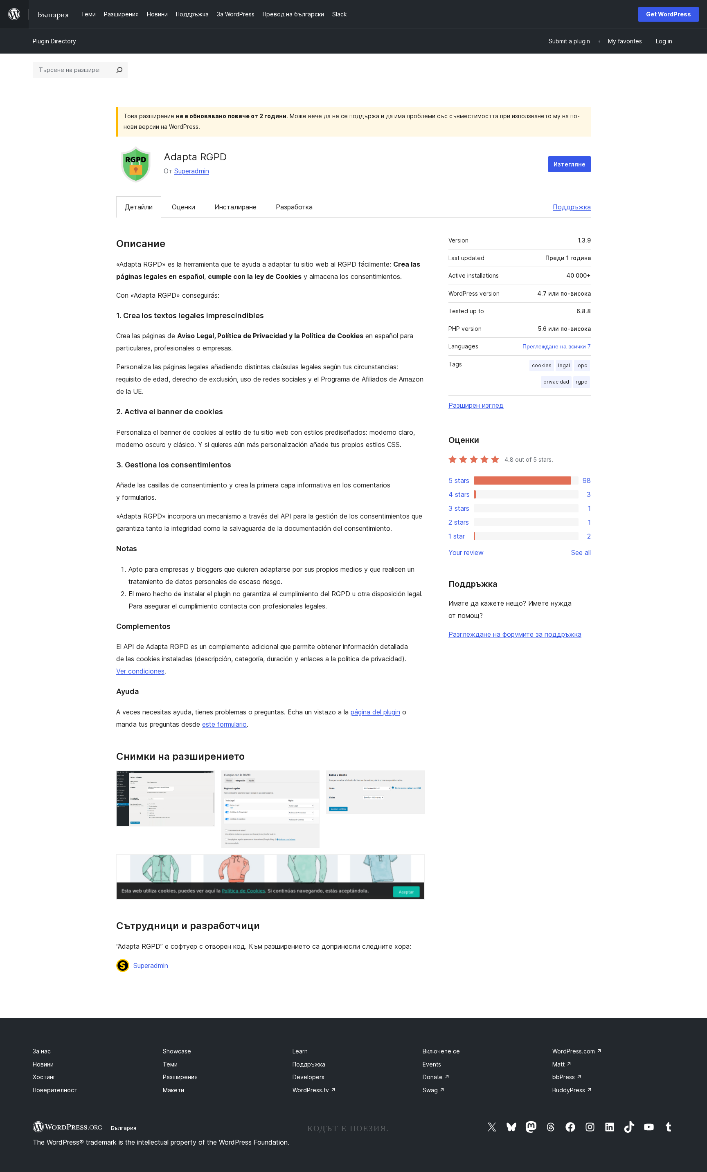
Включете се (441, 1051)
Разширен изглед (476, 405)
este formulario (224, 724)
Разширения (180, 1076)
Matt (562, 1064)
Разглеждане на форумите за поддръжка (514, 634)
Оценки (183, 207)
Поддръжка (572, 207)
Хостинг (44, 1076)
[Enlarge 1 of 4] (204, 781)
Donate (436, 1076)
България (123, 1128)
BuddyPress (572, 1090)
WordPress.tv (314, 1090)
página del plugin (375, 712)
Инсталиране (235, 207)
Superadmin (191, 171)
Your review (466, 552)
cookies (542, 365)
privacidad (556, 382)
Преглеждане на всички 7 (556, 346)
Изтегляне (569, 164)
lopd (582, 365)
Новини (43, 1064)
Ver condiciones (140, 671)
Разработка (294, 207)
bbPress (567, 1076)
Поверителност (55, 1090)
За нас (42, 1051)
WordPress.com (577, 1051)
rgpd (582, 382)
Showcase (177, 1051)
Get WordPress (668, 14)
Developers (308, 1076)
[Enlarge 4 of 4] (414, 865)
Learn (300, 1051)
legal (564, 365)
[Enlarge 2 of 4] (308, 781)
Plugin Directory (54, 41)
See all (581, 552)
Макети (173, 1090)
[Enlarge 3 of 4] (414, 781)
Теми (170, 1064)
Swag (434, 1090)
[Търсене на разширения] (119, 70)
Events (432, 1064)
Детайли (139, 207)
